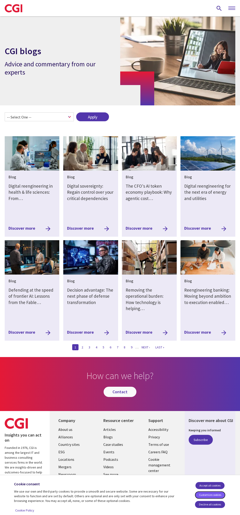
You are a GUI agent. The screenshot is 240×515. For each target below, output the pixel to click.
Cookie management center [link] (159, 465)
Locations (66, 459)
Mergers (64, 467)
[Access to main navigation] (232, 8)
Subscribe (201, 440)
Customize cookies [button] (210, 495)
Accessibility (158, 429)
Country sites (69, 444)
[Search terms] (219, 8)
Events (108, 452)
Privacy (154, 437)
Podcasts (110, 459)
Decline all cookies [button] (210, 504)
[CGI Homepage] (13, 8)
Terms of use (158, 444)
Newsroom (67, 474)
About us (65, 429)
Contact (120, 391)
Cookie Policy (24, 510)
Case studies (113, 444)
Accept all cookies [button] (210, 485)
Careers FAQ (158, 452)
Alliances (65, 437)
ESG (61, 452)
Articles (109, 429)
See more (110, 474)
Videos (108, 467)
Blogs (108, 437)
